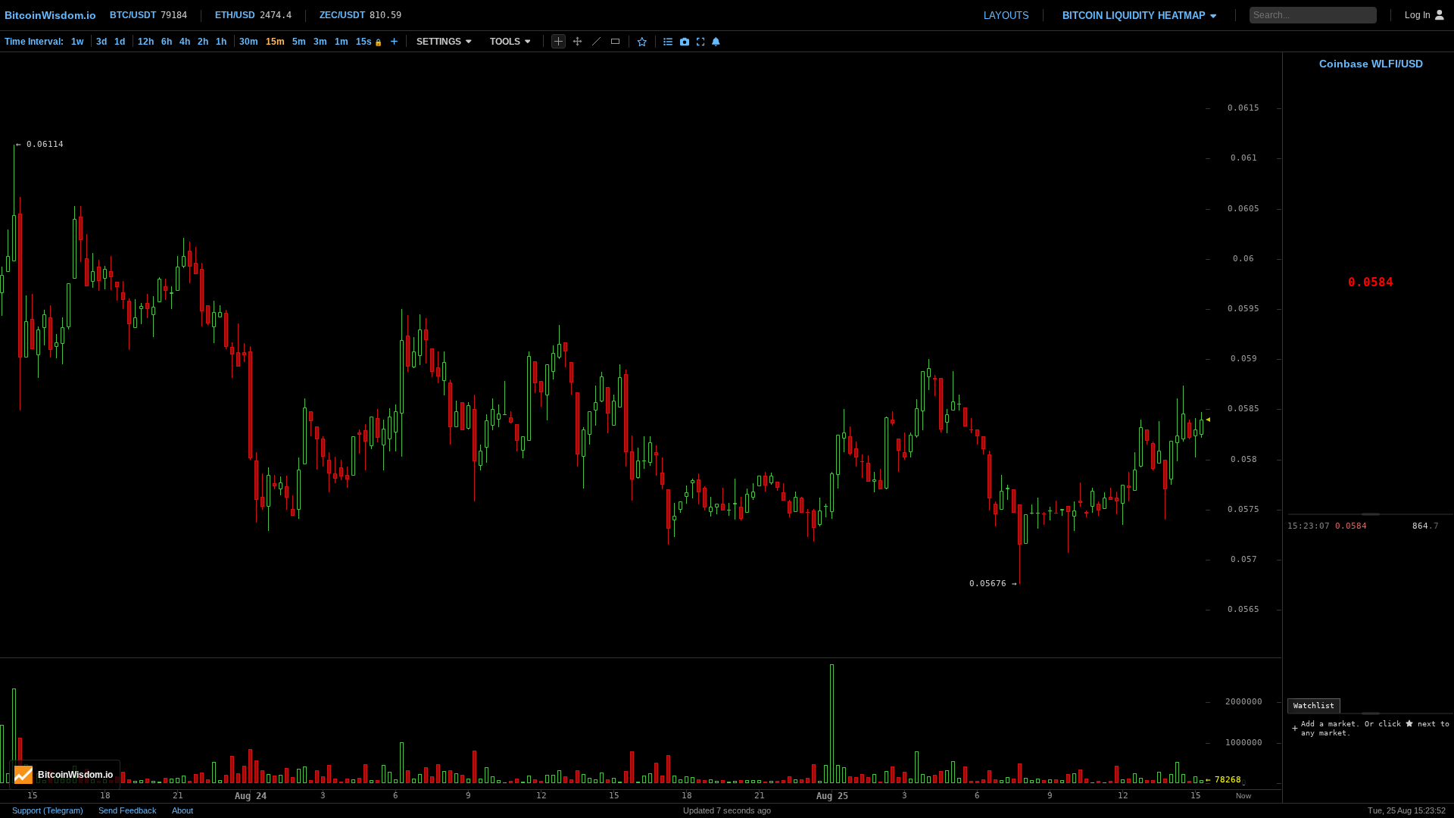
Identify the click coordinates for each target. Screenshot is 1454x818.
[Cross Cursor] (558, 41)
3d (101, 41)
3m (320, 41)
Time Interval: (34, 41)
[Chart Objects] (667, 41)
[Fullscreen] (701, 41)
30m (248, 41)
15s (369, 41)
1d (119, 41)
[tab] (1313, 705)
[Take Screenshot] (684, 41)
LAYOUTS (1006, 15)
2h (203, 41)
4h (184, 41)
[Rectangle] (615, 41)
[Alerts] (716, 41)
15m (275, 41)
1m (341, 41)
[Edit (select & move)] (577, 41)
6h (166, 41)
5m (299, 41)
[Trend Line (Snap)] (596, 41)
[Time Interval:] (394, 41)
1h (221, 41)
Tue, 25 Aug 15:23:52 (1407, 810)
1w (77, 41)
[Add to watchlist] (642, 41)
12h (146, 41)
